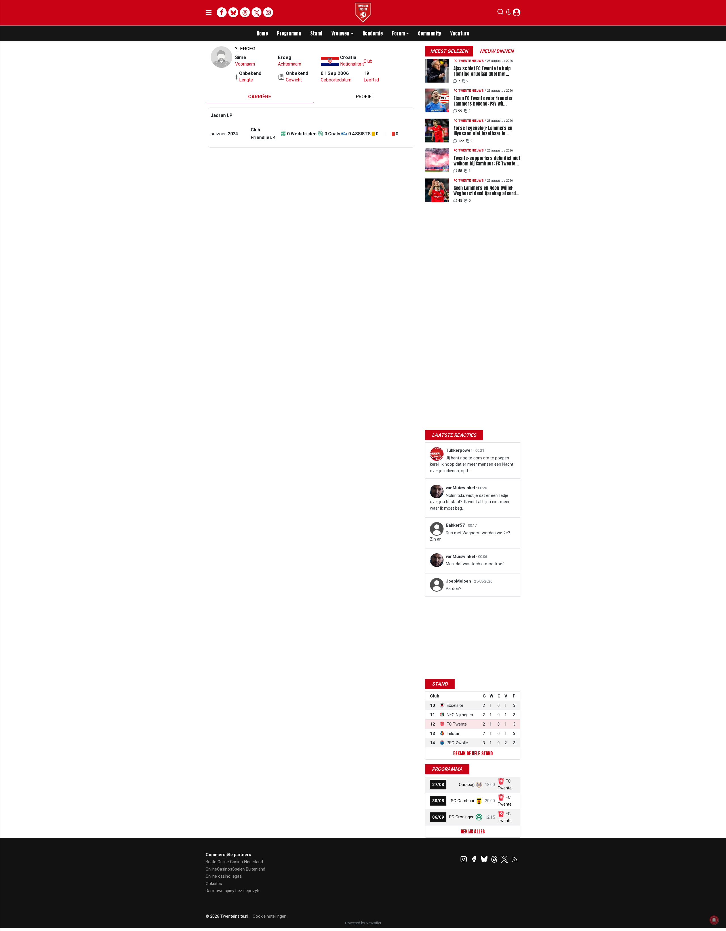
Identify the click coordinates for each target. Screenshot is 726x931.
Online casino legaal (224, 876)
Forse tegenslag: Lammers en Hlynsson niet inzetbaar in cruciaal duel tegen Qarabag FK (484, 130)
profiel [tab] (365, 96)
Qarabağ (466, 784)
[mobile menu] (209, 13)
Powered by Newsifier (363, 923)
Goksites (214, 883)
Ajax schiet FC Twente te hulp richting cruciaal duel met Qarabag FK (482, 71)
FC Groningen (461, 816)
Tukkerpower (459, 450)
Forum (398, 33)
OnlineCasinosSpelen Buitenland (235, 869)
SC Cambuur (462, 800)
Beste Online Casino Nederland (234, 861)
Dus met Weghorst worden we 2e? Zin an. (470, 536)
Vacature (459, 33)
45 (460, 200)
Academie (373, 33)
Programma (289, 33)
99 (460, 111)
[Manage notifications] (714, 919)
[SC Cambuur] (479, 800)
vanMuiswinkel (461, 487)
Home (262, 33)
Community (429, 33)
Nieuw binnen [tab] (497, 51)
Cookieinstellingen (269, 916)
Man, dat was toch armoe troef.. (476, 563)
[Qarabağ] (479, 784)
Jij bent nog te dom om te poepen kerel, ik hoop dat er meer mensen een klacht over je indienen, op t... (471, 464)
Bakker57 (456, 525)
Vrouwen (340, 33)
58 (460, 171)
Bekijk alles (473, 831)
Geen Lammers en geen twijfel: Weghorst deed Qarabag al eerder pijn (486, 190)
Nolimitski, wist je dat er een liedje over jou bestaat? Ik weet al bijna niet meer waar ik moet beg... (470, 502)
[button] (500, 13)
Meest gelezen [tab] (449, 51)
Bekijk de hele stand (473, 753)
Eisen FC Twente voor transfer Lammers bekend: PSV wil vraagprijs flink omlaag (483, 101)
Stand (316, 33)
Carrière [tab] (259, 96)
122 (461, 141)
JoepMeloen (459, 581)
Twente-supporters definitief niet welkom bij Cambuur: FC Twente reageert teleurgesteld (486, 160)
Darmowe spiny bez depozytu (233, 890)
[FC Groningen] (479, 816)
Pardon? (453, 588)
